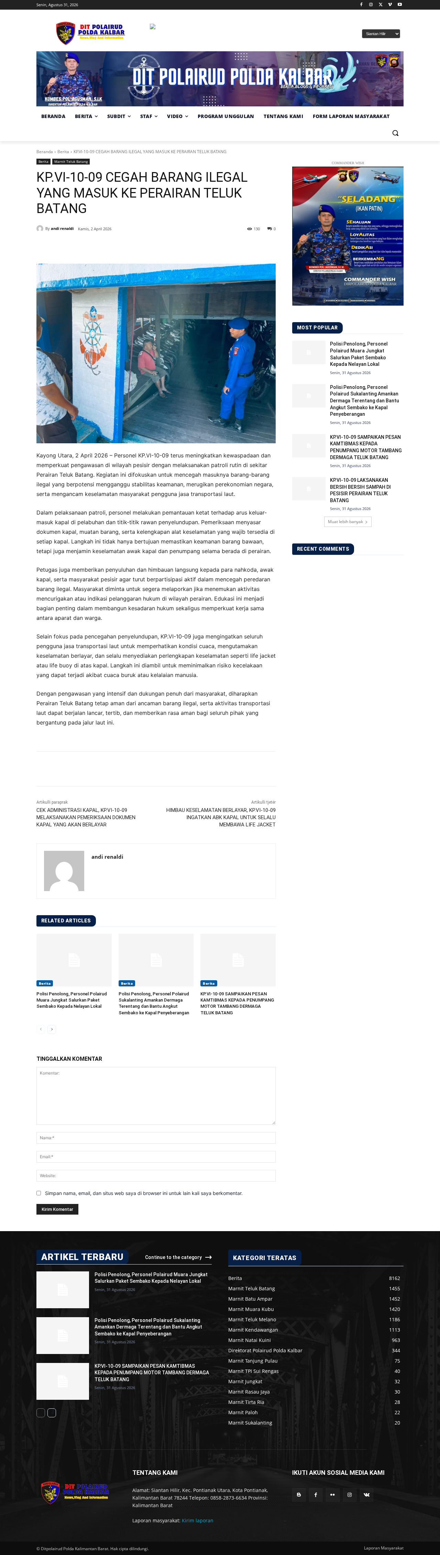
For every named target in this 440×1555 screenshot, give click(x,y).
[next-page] (51, 1029)
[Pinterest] (119, 246)
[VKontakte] (366, 1495)
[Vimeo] (390, 5)
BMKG (187, 41)
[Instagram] (371, 5)
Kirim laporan (197, 1520)
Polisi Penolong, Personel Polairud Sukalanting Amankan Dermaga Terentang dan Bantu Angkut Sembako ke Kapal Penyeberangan (364, 400)
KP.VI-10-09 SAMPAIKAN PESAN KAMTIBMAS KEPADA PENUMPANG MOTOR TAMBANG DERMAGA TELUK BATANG (152, 1372)
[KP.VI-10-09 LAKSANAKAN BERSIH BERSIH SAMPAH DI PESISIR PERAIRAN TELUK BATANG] (309, 488)
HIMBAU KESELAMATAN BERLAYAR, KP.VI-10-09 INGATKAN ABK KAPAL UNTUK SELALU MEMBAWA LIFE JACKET (221, 817)
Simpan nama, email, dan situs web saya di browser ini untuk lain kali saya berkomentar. (144, 1193)
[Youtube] (400, 5)
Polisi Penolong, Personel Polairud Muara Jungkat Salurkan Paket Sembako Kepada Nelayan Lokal (71, 1000)
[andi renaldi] (40, 228)
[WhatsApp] (135, 246)
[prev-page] (40, 1029)
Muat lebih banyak (345, 522)
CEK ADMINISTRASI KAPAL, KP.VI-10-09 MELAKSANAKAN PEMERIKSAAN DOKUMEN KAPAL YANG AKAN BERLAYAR (85, 817)
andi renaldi (62, 228)
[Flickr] (332, 1495)
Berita (63, 152)
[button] (395, 133)
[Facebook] (361, 5)
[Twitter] (381, 5)
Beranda (44, 152)
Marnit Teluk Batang (71, 161)
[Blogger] (299, 1495)
